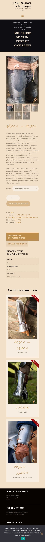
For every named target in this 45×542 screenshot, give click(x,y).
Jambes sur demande (27, 217)
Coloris (9, 188)
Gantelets (22, 412)
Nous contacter (12, 496)
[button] (35, 59)
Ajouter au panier (18, 204)
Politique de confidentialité (16, 512)
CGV (8, 500)
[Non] (42, 534)
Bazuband (22, 353)
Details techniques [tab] (17, 244)
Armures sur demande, (22, 23)
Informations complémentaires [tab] (16, 237)
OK (23, 538)
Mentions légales (13, 498)
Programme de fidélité (15, 514)
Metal (18, 220)
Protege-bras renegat (22, 477)
